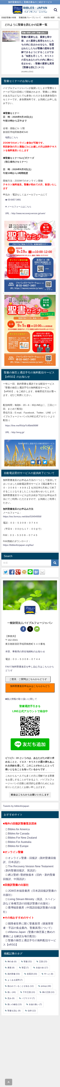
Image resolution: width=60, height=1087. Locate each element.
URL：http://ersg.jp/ (14, 432)
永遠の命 (42, 968)
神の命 (12, 962)
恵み (11, 998)
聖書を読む (14, 1011)
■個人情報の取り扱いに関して (21, 699)
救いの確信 (15, 1004)
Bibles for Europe (18, 846)
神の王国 (48, 992)
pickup (46, 986)
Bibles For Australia (19, 842)
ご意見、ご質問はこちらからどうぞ (28, 679)
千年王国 (29, 992)
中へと (48, 974)
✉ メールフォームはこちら (18, 207)
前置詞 (32, 974)
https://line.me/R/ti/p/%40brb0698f (21, 425)
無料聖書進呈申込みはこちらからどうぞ (30, 688)
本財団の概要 (49, 17)
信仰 (32, 1011)
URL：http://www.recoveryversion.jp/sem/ (25, 213)
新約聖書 (14, 974)
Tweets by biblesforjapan (16, 806)
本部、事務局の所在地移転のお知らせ (25, 651)
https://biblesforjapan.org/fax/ (18, 545)
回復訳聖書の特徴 (8, 17)
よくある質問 (15, 980)
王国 (43, 962)
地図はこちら (11, 137)
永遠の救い (35, 1004)
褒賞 (11, 968)
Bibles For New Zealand (22, 837)
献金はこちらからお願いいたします (30, 795)
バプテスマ (28, 998)
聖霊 (25, 968)
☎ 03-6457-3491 (13, 200)
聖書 (28, 962)
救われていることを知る (21, 986)
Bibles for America (19, 829)
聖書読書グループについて (30, 17)
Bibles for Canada (18, 833)
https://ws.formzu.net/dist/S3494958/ (22, 516)
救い (12, 992)
